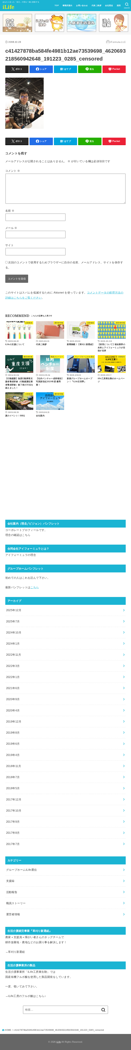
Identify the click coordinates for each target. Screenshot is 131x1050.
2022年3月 (13, 665)
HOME (8, 1030)
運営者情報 (13, 914)
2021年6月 (13, 688)
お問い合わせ (82, 5)
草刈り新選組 (16, 951)
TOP (57, 5)
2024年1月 (13, 643)
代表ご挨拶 (96, 5)
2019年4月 (13, 754)
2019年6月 (13, 743)
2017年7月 (13, 843)
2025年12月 (13, 610)
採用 (119, 5)
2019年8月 (13, 732)
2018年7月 (13, 777)
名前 (9, 210)
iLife (8, 7)
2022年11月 (13, 654)
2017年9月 (13, 821)
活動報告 (11, 892)
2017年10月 (13, 810)
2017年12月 (13, 799)
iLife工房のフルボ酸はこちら (26, 995)
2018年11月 (13, 766)
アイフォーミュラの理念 (20, 554)
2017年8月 (13, 832)
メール (11, 227)
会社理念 (109, 5)
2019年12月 (13, 721)
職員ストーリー (16, 903)
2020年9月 (13, 699)
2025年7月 (13, 621)
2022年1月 (13, 677)
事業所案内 (67, 5)
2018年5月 (13, 788)
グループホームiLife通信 (21, 869)
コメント (12, 170)
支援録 (10, 880)
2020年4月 (13, 710)
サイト (9, 245)
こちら (26, 534)
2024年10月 (13, 632)
